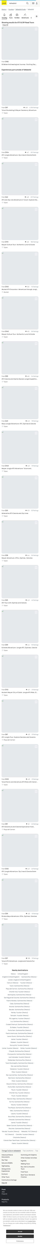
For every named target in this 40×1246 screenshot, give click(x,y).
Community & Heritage (9, 1180)
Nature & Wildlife (7, 1163)
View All (5, 25)
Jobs (3, 1192)
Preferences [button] (6, 1225)
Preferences (20, 1241)
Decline (20, 1236)
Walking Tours (25, 1164)
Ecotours (5, 1174)
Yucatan (11, 9)
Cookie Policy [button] (32, 1221)
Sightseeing (5, 1166)
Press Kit (4, 1194)
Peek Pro (4, 1202)
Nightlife (23, 1161)
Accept (20, 1231)
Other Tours (5, 1177)
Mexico (4, 9)
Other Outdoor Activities (29, 1158)
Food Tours (24, 1172)
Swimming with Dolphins (29, 1155)
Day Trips (4, 1160)
